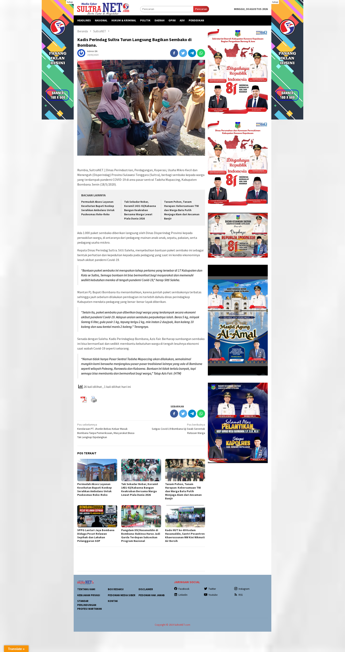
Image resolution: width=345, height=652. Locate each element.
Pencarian (201, 9)
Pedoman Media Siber (121, 595)
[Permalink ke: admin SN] (81, 52)
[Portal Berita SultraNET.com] (103, 9)
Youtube (212, 595)
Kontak (113, 601)
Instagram (244, 589)
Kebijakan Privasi (88, 595)
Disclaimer (146, 589)
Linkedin (182, 595)
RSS (241, 595)
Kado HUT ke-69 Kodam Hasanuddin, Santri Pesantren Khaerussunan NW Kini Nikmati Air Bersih (185, 535)
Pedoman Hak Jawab (152, 595)
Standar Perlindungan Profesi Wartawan (89, 605)
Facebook (183, 589)
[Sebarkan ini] (174, 53)
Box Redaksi (116, 589)
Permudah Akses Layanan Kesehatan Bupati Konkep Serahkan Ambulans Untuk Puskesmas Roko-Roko (94, 489)
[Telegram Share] (192, 53)
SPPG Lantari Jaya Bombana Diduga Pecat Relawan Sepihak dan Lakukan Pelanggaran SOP (95, 535)
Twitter (212, 589)
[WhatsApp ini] (201, 53)
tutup (70, 1)
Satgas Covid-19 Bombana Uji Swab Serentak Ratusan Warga (178, 429)
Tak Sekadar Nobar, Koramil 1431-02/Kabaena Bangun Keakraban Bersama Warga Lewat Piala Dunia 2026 (140, 210)
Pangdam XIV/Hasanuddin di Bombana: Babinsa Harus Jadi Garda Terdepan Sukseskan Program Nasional (140, 535)
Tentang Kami (86, 589)
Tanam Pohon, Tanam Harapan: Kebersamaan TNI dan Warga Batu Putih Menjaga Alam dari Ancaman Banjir (181, 210)
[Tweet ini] (183, 53)
